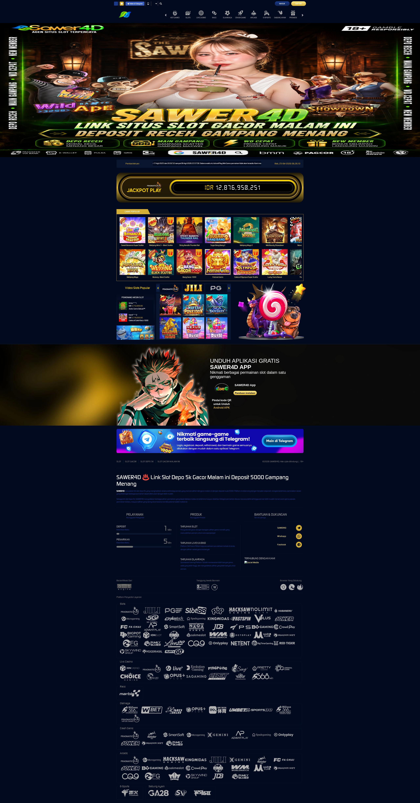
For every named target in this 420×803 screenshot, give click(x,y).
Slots (188, 17)
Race (214, 17)
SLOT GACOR (130, 461)
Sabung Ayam (280, 17)
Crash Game (240, 17)
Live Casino (201, 17)
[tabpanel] (210, 90)
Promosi (293, 17)
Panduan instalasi (245, 393)
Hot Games (174, 17)
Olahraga (227, 17)
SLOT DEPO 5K (147, 461)
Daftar (298, 3)
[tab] (171, 288)
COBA (172, 301)
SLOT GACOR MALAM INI (169, 461)
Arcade (253, 17)
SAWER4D (120, 491)
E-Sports (267, 17)
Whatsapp (281, 536)
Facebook (281, 544)
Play (155, 190)
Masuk (282, 3)
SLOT (118, 461)
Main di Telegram (136, 3)
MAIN (134, 230)
